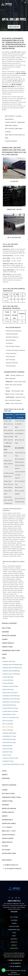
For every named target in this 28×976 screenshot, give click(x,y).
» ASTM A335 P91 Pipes (9, 742)
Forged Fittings (14, 926)
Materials (14, 939)
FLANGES (4, 639)
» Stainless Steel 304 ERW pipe (11, 671)
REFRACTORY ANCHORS (9, 635)
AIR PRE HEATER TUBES (9, 853)
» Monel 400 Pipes (7, 745)
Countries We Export (11, 141)
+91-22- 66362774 (15, 966)
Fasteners (14, 920)
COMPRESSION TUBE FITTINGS (11, 650)
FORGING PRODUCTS (8, 643)
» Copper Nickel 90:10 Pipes (10, 708)
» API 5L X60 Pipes (7, 724)
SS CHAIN (5, 846)
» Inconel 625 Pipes (7, 680)
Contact (14, 945)
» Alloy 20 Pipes (6, 755)
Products (14, 942)
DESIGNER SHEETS (7, 819)
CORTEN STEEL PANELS (9, 823)
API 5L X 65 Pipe (21, 73)
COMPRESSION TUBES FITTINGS (11, 797)
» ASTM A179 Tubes (8, 761)
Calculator (14, 948)
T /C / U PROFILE (7, 827)
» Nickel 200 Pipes (7, 748)
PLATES (4, 771)
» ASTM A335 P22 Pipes (9, 739)
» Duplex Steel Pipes (8, 689)
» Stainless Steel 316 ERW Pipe (11, 674)
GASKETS (5, 774)
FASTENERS (5, 632)
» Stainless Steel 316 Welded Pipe (12, 667)
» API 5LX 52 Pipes (7, 720)
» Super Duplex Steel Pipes (10, 692)
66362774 (18, 868)
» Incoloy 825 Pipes (7, 683)
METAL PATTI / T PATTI (9, 831)
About (14, 935)
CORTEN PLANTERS (7, 838)
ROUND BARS (6, 778)
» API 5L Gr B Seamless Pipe (10, 717)
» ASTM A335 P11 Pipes (9, 736)
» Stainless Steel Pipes (8, 661)
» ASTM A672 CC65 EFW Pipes (11, 699)
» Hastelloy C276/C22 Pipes (10, 686)
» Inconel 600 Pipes (7, 677)
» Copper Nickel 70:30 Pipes (10, 711)
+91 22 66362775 (15, 963)
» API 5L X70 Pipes (7, 730)
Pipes (14, 932)
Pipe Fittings (14, 917)
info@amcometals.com (11, 865)
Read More (14, 911)
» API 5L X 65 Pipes (7, 727)
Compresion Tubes (14, 929)
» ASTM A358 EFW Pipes (9, 705)
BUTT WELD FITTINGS (8, 793)
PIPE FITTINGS (6, 628)
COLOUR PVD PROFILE (8, 834)
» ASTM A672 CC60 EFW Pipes (11, 695)
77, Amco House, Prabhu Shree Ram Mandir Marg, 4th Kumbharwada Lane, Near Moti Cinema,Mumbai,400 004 (14, 955)
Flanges (14, 923)
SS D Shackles (6, 849)
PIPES (3, 658)
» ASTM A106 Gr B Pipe (9, 714)
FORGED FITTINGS (7, 647)
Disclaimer (17, 974)
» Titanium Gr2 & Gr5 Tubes (10, 758)
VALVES (4, 654)
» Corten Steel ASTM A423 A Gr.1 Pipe (13, 764)
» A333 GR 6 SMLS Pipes (9, 733)
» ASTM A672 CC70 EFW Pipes (11, 702)
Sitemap (10, 974)
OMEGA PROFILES (7, 842)
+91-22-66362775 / (10, 868)
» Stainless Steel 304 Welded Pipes (12, 664)
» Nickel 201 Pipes (7, 752)
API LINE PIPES (19, 448)
